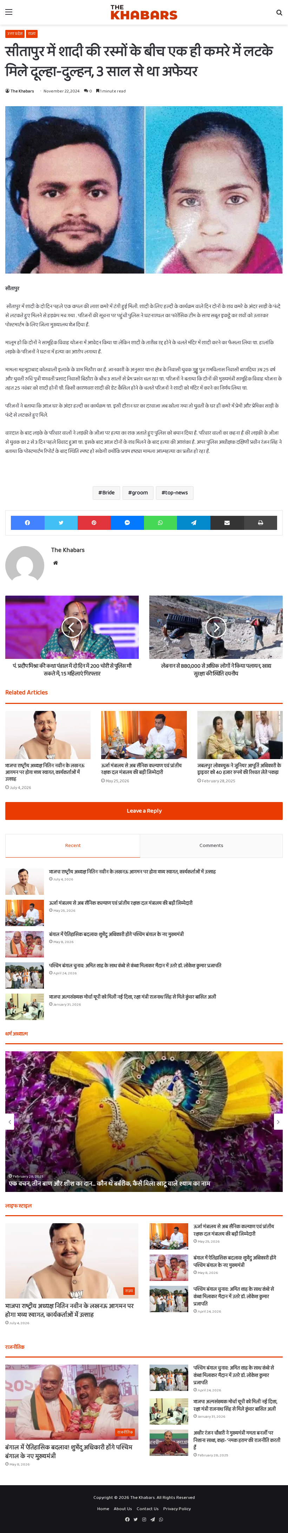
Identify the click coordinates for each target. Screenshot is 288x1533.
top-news (176, 492)
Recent (73, 845)
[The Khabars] (144, 12)
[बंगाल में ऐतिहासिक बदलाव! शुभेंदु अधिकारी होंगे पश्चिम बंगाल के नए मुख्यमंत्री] (24, 944)
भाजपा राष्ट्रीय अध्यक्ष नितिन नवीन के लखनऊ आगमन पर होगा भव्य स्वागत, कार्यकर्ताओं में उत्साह (44, 772)
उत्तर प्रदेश (14, 33)
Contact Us (148, 1509)
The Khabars (22, 91)
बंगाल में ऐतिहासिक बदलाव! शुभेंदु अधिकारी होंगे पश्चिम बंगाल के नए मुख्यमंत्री (116, 934)
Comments (211, 845)
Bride (108, 492)
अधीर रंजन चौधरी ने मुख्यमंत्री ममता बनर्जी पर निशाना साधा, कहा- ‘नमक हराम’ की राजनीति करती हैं (237, 1440)
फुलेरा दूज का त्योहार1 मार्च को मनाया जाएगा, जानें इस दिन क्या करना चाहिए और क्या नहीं (110, 1184)
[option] (144, 1121)
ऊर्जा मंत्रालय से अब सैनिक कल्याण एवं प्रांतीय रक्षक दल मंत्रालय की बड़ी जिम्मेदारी (141, 769)
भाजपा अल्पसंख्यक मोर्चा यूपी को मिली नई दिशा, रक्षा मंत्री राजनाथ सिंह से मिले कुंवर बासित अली (132, 997)
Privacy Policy (177, 1509)
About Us (123, 1509)
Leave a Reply (144, 811)
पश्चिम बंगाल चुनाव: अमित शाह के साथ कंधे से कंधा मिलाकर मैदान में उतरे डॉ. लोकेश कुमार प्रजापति (135, 966)
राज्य (31, 33)
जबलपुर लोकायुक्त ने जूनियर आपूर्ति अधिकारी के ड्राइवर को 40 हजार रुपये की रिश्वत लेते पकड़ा (239, 769)
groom (140, 492)
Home (103, 1509)
